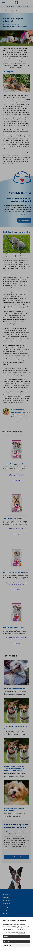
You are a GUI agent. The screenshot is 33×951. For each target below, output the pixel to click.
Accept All (7, 936)
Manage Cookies (8, 945)
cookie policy (21, 932)
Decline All (7, 941)
